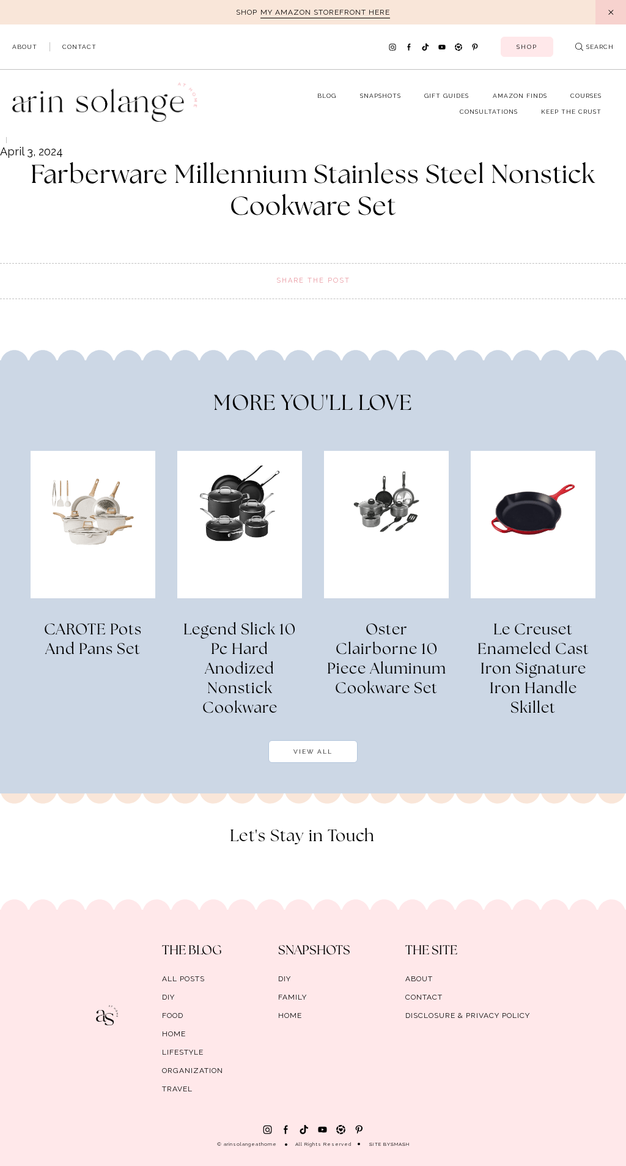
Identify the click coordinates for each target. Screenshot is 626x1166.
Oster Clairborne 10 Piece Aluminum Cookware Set (386, 659)
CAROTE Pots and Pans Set (93, 640)
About (24, 46)
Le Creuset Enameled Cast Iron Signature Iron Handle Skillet (533, 669)
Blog (326, 95)
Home (174, 1034)
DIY (168, 997)
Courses (586, 95)
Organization (192, 1070)
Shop (527, 46)
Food (172, 1015)
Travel (177, 1089)
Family (292, 997)
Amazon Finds (520, 95)
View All (313, 751)
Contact (79, 46)
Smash (400, 1144)
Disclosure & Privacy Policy (467, 1015)
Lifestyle (183, 1052)
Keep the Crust (571, 111)
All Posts (183, 979)
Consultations (489, 111)
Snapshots (380, 95)
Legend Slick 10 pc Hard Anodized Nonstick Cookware (239, 669)
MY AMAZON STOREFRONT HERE (325, 12)
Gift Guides (446, 95)
